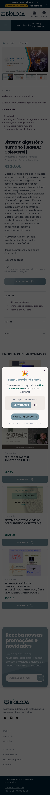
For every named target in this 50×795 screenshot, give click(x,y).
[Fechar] (44, 370)
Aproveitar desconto (25, 416)
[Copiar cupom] (35, 405)
